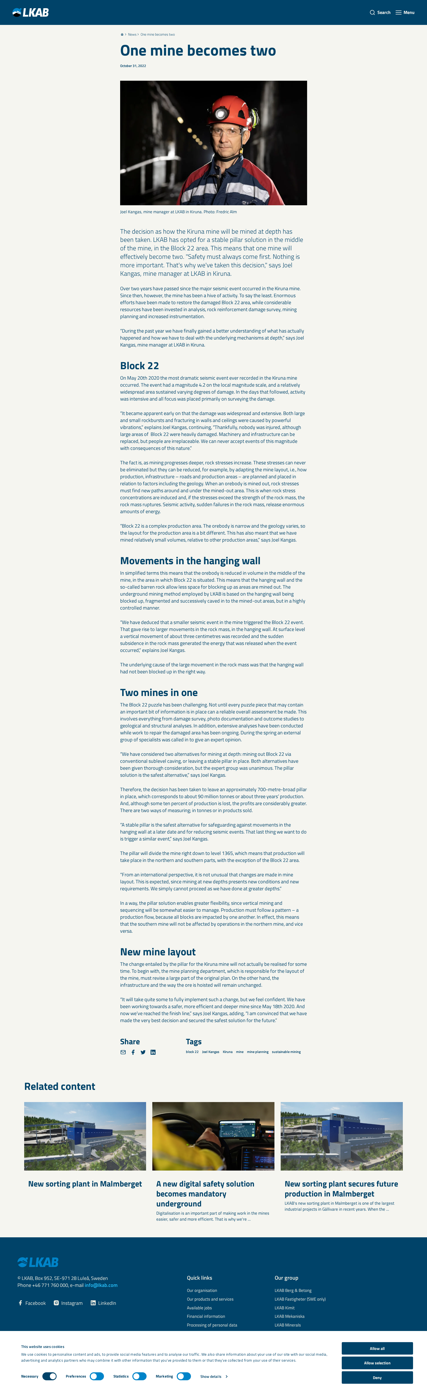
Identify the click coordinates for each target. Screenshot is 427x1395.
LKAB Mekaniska (290, 1316)
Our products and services (210, 1299)
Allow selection (377, 1363)
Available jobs (199, 1308)
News (132, 34)
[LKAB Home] (30, 12)
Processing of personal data (212, 1325)
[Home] (122, 34)
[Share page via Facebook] (133, 1052)
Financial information (206, 1316)
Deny (377, 1378)
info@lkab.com (101, 1285)
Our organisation (202, 1290)
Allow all (377, 1348)
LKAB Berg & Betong (293, 1290)
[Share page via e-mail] (123, 1052)
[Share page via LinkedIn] (153, 1052)
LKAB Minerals (288, 1325)
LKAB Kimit (285, 1308)
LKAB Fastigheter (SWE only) (300, 1299)
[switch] (97, 1376)
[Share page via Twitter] (143, 1052)
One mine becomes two (158, 34)
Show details (210, 1376)
